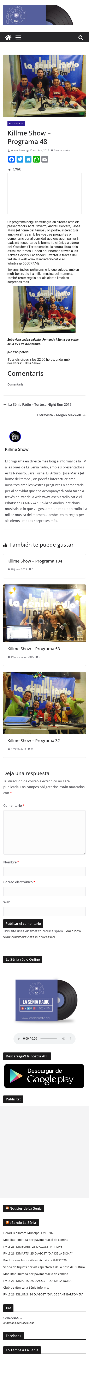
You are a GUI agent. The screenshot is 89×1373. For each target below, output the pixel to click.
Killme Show (18, 150)
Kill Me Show (16, 123)
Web (6, 902)
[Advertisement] (44, 1152)
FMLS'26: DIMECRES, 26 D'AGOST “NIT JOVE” (33, 1247)
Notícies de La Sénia (26, 1208)
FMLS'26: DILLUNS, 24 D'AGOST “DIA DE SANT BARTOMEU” (43, 1294)
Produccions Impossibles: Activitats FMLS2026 (35, 1260)
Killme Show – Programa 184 (34, 561)
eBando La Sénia (23, 1222)
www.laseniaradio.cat (43, 259)
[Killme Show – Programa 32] (44, 675)
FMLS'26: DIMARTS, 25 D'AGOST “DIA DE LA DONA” (37, 1253)
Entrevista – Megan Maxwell (59, 415)
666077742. (31, 263)
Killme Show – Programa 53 (33, 648)
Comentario (14, 805)
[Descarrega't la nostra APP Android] (44, 1066)
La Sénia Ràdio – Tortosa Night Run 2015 (39, 404)
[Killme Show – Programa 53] (44, 587)
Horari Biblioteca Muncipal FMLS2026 (29, 1233)
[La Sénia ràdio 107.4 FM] (8, 37)
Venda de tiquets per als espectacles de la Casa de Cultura (44, 1267)
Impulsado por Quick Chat (18, 1323)
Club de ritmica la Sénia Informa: (26, 1287)
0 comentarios (62, 150)
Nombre (11, 862)
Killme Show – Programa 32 (33, 740)
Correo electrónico (19, 882)
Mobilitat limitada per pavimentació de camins (35, 1240)
